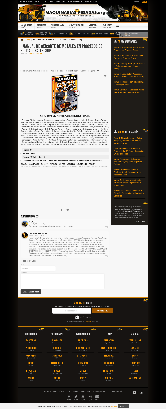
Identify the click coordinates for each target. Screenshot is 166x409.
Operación (109, 340)
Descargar (83, 363)
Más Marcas (135, 378)
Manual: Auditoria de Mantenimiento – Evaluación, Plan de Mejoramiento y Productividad (128, 183)
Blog (28, 40)
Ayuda (31, 378)
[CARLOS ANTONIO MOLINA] (25, 235)
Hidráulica (109, 363)
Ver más (114, 406)
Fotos (57, 378)
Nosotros (31, 340)
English (139, 392)
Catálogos (57, 355)
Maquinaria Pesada (35, 54)
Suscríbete (140, 2)
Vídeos (57, 370)
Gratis (83, 378)
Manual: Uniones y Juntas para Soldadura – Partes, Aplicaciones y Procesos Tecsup (129, 66)
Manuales (57, 340)
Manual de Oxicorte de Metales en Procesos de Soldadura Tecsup (62, 49)
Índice (31, 363)
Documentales (83, 348)
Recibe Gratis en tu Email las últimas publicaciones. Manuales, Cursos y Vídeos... (83, 306)
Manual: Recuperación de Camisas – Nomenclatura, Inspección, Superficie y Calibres (129, 161)
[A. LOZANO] (25, 224)
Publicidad (31, 348)
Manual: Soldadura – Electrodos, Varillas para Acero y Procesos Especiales (129, 91)
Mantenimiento (109, 348)
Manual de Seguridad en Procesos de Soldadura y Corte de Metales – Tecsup (129, 75)
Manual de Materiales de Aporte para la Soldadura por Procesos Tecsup (129, 49)
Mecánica (109, 355)
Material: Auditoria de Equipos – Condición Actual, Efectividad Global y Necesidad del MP (128, 172)
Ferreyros (135, 363)
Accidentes (83, 355)
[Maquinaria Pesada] (83, 13)
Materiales (57, 363)
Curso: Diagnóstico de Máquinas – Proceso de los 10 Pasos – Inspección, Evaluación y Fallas (129, 151)
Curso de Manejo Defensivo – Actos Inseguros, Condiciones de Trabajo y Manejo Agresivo (128, 141)
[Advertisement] (65, 61)
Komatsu (135, 348)
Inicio (22, 40)
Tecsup (135, 370)
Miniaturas (109, 370)
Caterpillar (135, 340)
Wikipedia (83, 340)
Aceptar (123, 406)
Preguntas (31, 355)
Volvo (135, 355)
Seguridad (88, 322)
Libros (83, 370)
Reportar (31, 370)
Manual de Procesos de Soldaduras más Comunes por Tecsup (129, 83)
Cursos (57, 348)
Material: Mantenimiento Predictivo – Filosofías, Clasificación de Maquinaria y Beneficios (129, 193)
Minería (109, 378)
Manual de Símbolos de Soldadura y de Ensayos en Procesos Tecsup (128, 56)
